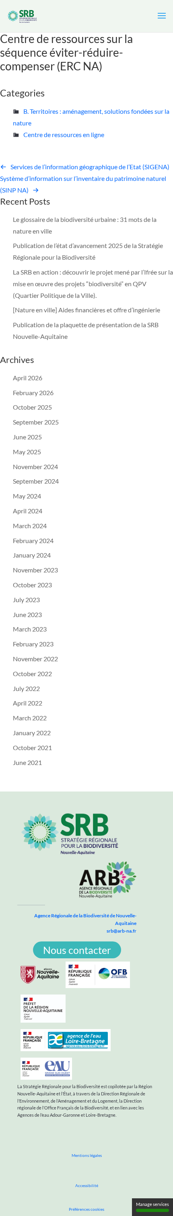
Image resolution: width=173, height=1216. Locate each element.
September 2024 (36, 481)
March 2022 (30, 718)
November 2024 (35, 466)
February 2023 (33, 644)
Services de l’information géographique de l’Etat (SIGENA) (89, 166)
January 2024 (32, 555)
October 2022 (32, 673)
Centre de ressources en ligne (63, 134)
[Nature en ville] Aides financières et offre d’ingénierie (86, 310)
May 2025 (27, 451)
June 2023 (27, 614)
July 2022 (26, 688)
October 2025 (32, 407)
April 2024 (27, 511)
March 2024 (30, 525)
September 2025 (36, 422)
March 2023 (30, 629)
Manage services (152, 1204)
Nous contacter (77, 950)
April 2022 (27, 703)
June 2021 (27, 762)
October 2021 (32, 747)
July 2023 (26, 599)
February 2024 (33, 540)
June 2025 (27, 437)
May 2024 (27, 496)
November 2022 (35, 658)
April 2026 (27, 377)
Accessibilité (86, 1185)
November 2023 (35, 570)
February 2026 (33, 392)
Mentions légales (87, 1155)
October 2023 (32, 585)
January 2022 (32, 732)
